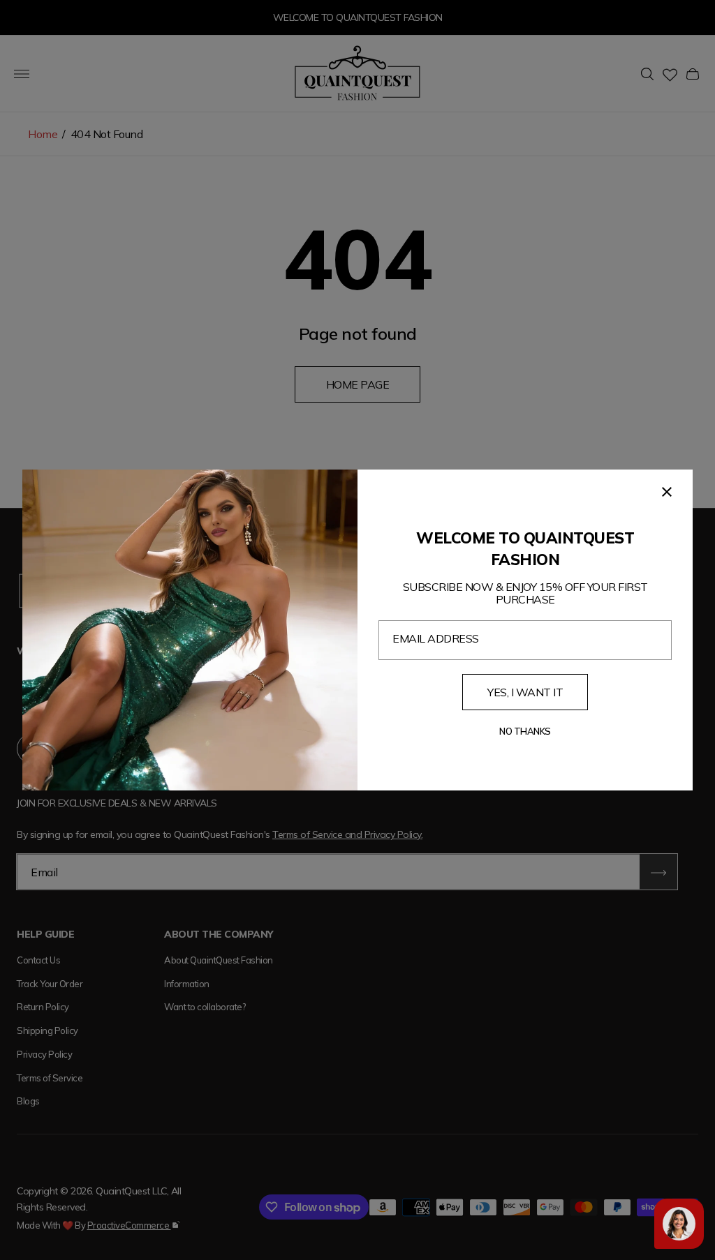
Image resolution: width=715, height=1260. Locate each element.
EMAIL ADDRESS (435, 638)
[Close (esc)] (666, 492)
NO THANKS (525, 731)
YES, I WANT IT (525, 692)
